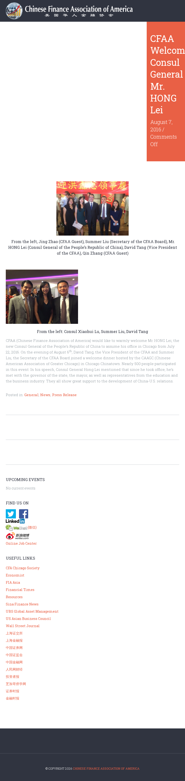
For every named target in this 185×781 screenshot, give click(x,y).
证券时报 (12, 691)
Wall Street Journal (23, 626)
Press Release (64, 394)
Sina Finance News (22, 604)
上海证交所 (14, 633)
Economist (15, 575)
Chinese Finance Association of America (106, 768)
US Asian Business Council (28, 618)
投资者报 (12, 676)
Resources (14, 597)
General (31, 394)
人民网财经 (14, 669)
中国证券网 (14, 647)
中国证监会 (14, 654)
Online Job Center (21, 543)
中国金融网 (14, 662)
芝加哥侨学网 (16, 683)
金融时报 (12, 698)
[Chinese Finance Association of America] (74, 12)
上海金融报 (14, 640)
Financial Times (20, 589)
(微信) (32, 527)
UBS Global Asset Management (32, 611)
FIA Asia (13, 582)
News (45, 394)
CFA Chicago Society (23, 568)
